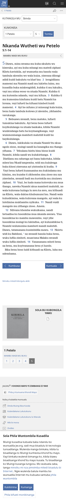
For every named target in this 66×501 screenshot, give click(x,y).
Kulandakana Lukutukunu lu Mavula (21, 417)
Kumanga (26, 487)
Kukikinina (10, 487)
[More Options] (61, 11)
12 (7, 210)
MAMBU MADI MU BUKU (15, 355)
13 (51, 230)
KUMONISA (10, 27)
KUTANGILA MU (11, 18)
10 (14, 182)
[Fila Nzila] (54, 11)
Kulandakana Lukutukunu (16, 411)
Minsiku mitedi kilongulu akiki (16, 281)
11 (42, 202)
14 (29, 242)
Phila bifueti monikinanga (19, 494)
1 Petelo (7, 10)
